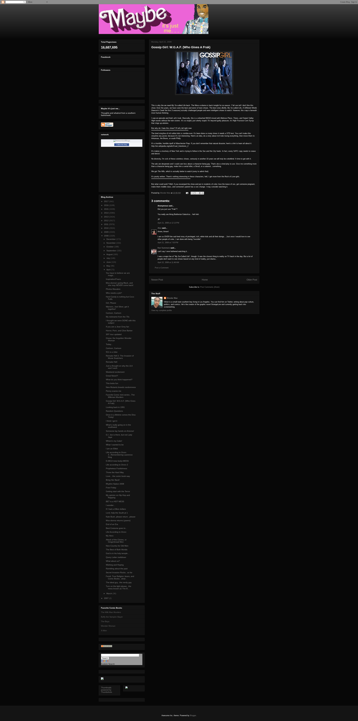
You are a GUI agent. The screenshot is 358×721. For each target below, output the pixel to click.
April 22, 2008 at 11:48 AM (168, 262)
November (111, 243)
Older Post (252, 280)
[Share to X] (197, 193)
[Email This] (192, 193)
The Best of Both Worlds (116, 549)
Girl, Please (111, 303)
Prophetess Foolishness (116, 468)
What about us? (113, 561)
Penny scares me (113, 391)
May (108, 266)
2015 (106, 209)
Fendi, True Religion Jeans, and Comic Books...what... (120, 577)
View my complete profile (161, 310)
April (108, 269)
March (109, 593)
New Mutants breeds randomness (121, 387)
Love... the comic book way (118, 476)
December (111, 239)
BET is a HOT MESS (115, 501)
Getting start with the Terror (118, 491)
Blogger (193, 715)
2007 (106, 598)
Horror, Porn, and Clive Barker (119, 330)
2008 (106, 236)
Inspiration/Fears (113, 279)
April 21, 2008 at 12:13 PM (168, 223)
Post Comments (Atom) (209, 287)
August (109, 254)
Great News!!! (112, 376)
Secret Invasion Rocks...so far (119, 572)
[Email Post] (187, 193)
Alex (159, 228)
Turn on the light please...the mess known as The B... (118, 587)
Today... (109, 344)
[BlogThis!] (194, 193)
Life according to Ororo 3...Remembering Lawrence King (119, 454)
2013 (106, 217)
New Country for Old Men (117, 546)
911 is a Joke (111, 352)
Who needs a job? (114, 293)
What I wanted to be (115, 445)
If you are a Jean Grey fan (117, 327)
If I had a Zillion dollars (116, 509)
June (108, 262)
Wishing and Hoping (115, 565)
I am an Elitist (112, 448)
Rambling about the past (117, 568)
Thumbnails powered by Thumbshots (106, 689)
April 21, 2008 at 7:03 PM (168, 242)
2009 (106, 232)
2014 (106, 213)
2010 (106, 228)
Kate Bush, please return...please (120, 517)
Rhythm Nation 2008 (115, 484)
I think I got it (111, 421)
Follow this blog (121, 144)
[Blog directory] (106, 646)
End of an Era (112, 524)
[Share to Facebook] (200, 193)
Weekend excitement (115, 372)
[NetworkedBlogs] (121, 141)
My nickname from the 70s (117, 317)
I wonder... (110, 505)
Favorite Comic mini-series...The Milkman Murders (120, 396)
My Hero (109, 536)
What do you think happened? (119, 379)
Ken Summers (164, 248)
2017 (106, 201)
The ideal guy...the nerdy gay (119, 582)
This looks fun (112, 383)
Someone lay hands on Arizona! (120, 431)
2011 (106, 224)
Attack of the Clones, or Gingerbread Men (116, 541)
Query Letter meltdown (116, 557)
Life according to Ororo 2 (117, 465)
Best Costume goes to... (116, 528)
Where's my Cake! (114, 441)
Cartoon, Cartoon (113, 313)
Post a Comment (162, 268)
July (108, 258)
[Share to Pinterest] (202, 193)
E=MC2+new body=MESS (117, 461)
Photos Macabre (113, 289)
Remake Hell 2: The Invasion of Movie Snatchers (120, 357)
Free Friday (111, 487)
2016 (106, 205)
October (110, 247)
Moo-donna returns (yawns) (118, 520)
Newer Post (157, 280)
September (111, 250)
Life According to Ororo (116, 532)
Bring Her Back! (113, 480)
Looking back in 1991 (115, 407)
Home (205, 280)
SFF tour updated (114, 334)
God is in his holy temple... (117, 553)
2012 (106, 220)
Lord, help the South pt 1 (117, 513)
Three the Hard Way (115, 472)
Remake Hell (111, 362)
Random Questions (114, 411)
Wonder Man (172, 298)
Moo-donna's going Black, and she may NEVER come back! (119, 284)
